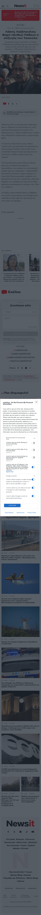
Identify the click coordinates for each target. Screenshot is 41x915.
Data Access (20, 512)
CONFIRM (12, 505)
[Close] (37, 403)
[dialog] (20, 457)
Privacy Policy (31, 512)
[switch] (33, 443)
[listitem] (20, 438)
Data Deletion (9, 512)
